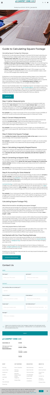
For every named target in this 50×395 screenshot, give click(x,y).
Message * (4, 312)
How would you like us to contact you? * (11, 287)
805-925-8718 (34, 7)
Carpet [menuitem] (4, 374)
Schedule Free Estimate (11, 257)
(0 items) (47, 2)
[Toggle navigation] (2, 2)
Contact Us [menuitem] (41, 376)
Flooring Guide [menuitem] (30, 372)
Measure (21, 25)
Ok (41, 391)
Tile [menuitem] (3, 379)
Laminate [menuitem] (4, 377)
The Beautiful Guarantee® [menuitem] (30, 375)
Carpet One (5, 25)
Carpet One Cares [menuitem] (41, 373)
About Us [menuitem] (41, 367)
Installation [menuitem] (29, 380)
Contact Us (8, 96)
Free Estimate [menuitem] (5, 381)
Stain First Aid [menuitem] (30, 370)
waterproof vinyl (15, 240)
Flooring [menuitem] (4, 367)
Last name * (28, 274)
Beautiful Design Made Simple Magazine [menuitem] (17, 375)
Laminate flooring (7, 184)
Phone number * (6, 295)
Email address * (29, 295)
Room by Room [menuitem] (42, 370)
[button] (43, 2)
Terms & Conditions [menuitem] (41, 379)
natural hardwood (41, 239)
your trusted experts (27, 87)
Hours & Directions (6, 348)
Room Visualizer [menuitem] (18, 367)
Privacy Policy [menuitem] (42, 382)
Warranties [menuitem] (29, 378)
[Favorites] (45, 2)
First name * (5, 274)
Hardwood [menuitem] (4, 372)
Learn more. (33, 392)
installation (17, 178)
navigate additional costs (13, 246)
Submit (25, 333)
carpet (44, 185)
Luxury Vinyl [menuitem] (5, 370)
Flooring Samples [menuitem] (16, 370)
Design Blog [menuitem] (17, 380)
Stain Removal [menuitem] (30, 367)
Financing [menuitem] (4, 384)
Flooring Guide (13, 25)
